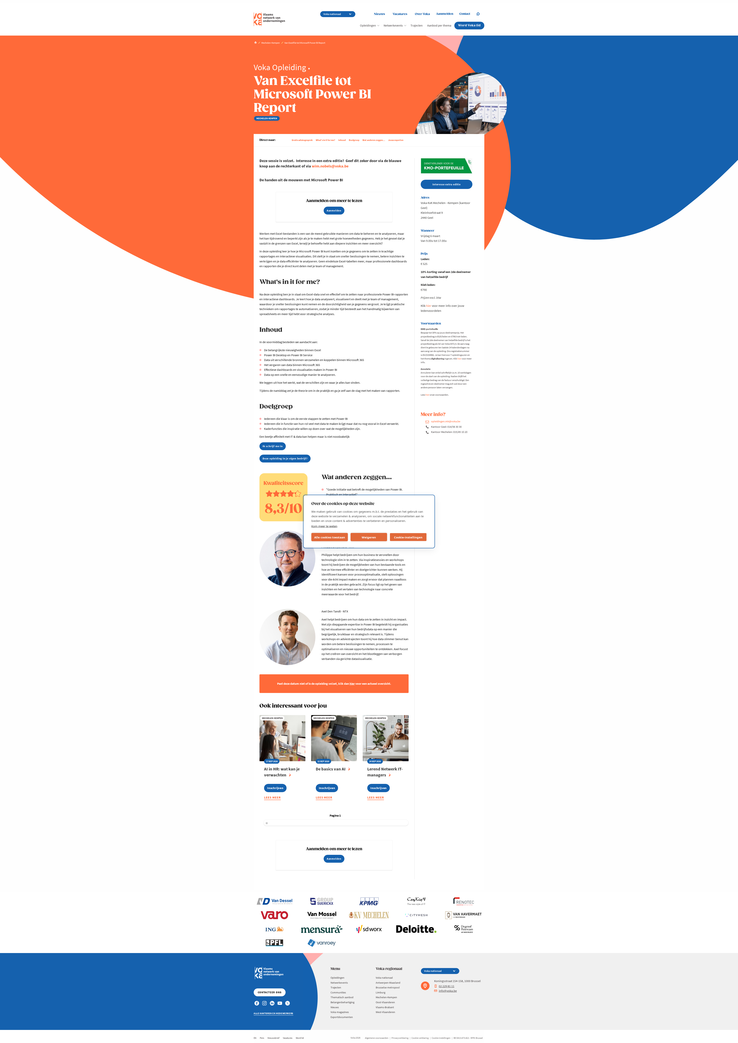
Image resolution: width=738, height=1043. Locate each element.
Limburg (380, 992)
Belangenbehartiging (342, 1002)
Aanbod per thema (439, 25)
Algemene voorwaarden (376, 1037)
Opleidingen (368, 25)
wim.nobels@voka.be (330, 166)
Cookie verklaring (420, 1037)
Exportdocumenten (342, 1017)
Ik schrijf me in (273, 446)
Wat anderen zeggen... (373, 140)
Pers (262, 1037)
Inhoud (342, 140)
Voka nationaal (384, 977)
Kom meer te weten (324, 526)
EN (255, 1037)
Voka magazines (340, 1012)
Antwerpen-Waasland (388, 982)
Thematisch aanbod (342, 997)
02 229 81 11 (446, 986)
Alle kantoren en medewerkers (273, 1013)
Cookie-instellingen (408, 537)
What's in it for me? (325, 140)
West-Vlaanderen (385, 1012)
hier (428, 306)
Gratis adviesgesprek (302, 140)
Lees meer (272, 798)
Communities (338, 992)
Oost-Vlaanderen (385, 1002)
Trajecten (417, 25)
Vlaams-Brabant (385, 1007)
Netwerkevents (393, 25)
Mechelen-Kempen (386, 997)
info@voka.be (448, 991)
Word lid (300, 1037)
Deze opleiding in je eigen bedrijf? (285, 458)
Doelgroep (354, 140)
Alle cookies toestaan (329, 537)
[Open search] (480, 14)
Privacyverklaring (399, 1037)
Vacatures (400, 14)
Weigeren (369, 537)
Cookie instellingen (441, 1037)
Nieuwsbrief (273, 1037)
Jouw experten (395, 140)
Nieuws (379, 14)
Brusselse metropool (388, 987)
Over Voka (422, 14)
